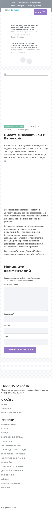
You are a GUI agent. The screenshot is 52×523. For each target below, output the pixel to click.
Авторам (21, 6)
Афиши (5, 479)
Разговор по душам (12, 437)
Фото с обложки (10, 483)
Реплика (5, 487)
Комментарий (11, 285)
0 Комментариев (21, 130)
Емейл (7, 325)
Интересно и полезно (13, 454)
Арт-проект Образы (12, 466)
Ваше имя (9, 314)
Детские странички (12, 471)
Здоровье (6, 441)
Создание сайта (8, 507)
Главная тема (8, 424)
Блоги (4, 429)
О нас (13, 6)
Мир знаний (7, 475)
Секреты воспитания (13, 458)
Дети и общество (11, 445)
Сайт (6, 337)
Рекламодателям (34, 6)
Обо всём (6, 462)
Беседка (6, 433)
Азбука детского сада (14, 126)
